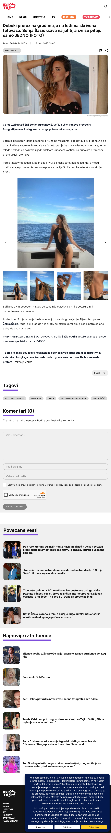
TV (53, 17)
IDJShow (8, 815)
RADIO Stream (10, 821)
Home (9, 17)
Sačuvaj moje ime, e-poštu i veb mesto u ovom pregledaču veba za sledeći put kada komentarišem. (55, 485)
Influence (10, 50)
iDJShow (68, 17)
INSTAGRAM (36, 398)
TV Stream (91, 17)
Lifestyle (39, 17)
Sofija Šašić (60, 124)
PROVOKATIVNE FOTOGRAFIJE (73, 398)
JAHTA (51, 398)
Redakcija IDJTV (18, 43)
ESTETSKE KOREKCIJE (14, 398)
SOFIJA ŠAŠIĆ (99, 398)
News (23, 17)
